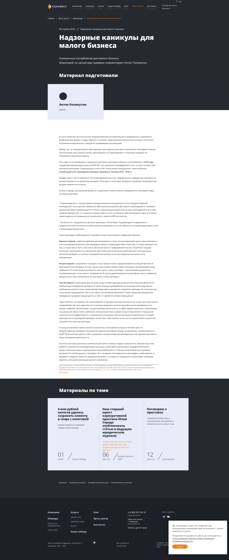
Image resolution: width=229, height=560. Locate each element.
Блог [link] (126, 6)
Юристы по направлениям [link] (54, 524)
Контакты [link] (151, 6)
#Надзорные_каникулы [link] (77, 482)
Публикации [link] (78, 18)
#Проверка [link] (63, 482)
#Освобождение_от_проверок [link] (121, 482)
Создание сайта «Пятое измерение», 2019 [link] (164, 545)
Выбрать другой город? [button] (137, 528)
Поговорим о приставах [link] (157, 410)
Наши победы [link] (114, 6)
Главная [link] (51, 18)
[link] (169, 5)
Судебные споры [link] (77, 521)
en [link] (180, 2)
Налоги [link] (73, 526)
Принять (180, 546)
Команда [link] (90, 6)
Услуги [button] (101, 6)
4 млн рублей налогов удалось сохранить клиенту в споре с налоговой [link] (73, 414)
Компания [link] (77, 6)
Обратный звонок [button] (135, 519)
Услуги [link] (75, 512)
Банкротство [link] (76, 517)
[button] (166, 8)
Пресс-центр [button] (137, 6)
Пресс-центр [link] (63, 18)
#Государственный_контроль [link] (98, 482)
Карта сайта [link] (53, 530)
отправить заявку (105, 369)
